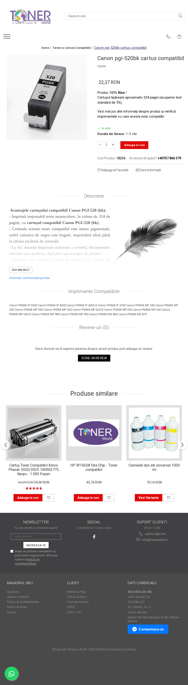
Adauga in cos (134, 145)
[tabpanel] (47, 97)
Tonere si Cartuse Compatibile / (73, 48)
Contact (11, 612)
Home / (46, 48)
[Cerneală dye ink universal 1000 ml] (154, 433)
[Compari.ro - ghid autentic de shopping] (23, 667)
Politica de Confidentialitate (23, 602)
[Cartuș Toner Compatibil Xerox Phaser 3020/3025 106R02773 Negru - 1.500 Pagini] (33, 433)
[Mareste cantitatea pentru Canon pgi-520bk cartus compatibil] (113, 145)
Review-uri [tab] (93, 327)
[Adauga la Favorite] (48, 497)
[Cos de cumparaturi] (179, 36)
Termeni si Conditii (18, 597)
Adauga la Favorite (114, 170)
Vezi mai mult (21, 269)
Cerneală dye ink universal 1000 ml (154, 467)
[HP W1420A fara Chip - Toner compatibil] (94, 433)
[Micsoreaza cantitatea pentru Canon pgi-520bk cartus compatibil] (99, 145)
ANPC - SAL (74, 612)
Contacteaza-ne (151, 629)
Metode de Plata (76, 592)
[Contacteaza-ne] (168, 36)
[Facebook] (94, 537)
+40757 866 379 (154, 534)
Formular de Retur (78, 602)
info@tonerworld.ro (154, 539)
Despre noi (13, 592)
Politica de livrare (17, 607)
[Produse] (7, 37)
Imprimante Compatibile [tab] (94, 291)
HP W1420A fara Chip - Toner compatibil (93, 467)
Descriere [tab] (94, 196)
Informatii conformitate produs (29, 278)
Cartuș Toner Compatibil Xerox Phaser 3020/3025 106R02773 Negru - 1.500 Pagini (33, 469)
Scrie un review (94, 358)
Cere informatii (150, 170)
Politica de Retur (76, 597)
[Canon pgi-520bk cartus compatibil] (47, 97)
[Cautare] (180, 16)
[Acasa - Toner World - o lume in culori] (30, 16)
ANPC (71, 607)
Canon (101, 66)
